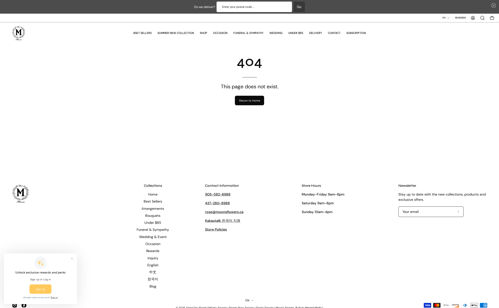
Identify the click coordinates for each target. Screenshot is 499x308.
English (152, 265)
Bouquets (152, 215)
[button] (493, 5)
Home (152, 194)
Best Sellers (153, 201)
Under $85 (152, 222)
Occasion (152, 244)
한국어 (153, 279)
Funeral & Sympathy (153, 229)
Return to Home (249, 100)
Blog (153, 286)
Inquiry (153, 258)
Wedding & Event (153, 237)
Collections (153, 186)
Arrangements (153, 208)
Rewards (460, 17)
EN (443, 17)
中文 (152, 272)
